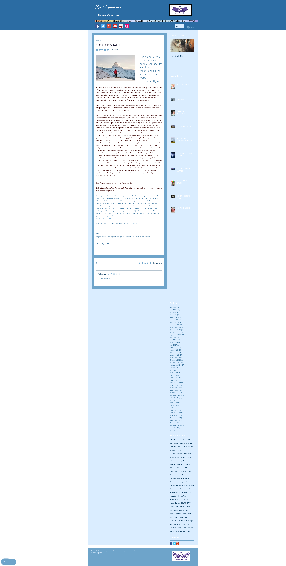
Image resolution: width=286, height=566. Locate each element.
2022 (179, 439)
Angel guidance (188, 446)
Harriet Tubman (180, 531)
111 (171, 439)
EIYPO (183, 503)
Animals (183, 457)
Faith (190, 514)
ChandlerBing (174, 471)
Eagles (172, 506)
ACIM (176, 443)
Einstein (188, 506)
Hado (184, 528)
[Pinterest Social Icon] (121, 26)
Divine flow (173, 496)
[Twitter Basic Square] (174, 543)
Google (190, 521)
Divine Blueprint (185, 489)
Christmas (178, 475)
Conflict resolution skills (177, 485)
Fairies (185, 514)
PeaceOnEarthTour (132, 237)
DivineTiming (174, 499)
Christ (171, 475)
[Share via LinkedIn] (108, 243)
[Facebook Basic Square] (171, 543)
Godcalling (173, 521)
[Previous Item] (173, 45)
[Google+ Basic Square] (177, 543)
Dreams (147, 237)
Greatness (173, 528)
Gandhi (176, 517)
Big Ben (179, 464)
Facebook (178, 514)
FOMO (172, 514)
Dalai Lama (190, 485)
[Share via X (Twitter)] (103, 243)
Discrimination (174, 489)
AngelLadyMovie (175, 450)
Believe (185, 461)
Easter (177, 506)
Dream (172, 503)
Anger (177, 457)
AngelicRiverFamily (176, 453)
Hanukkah (190, 528)
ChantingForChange (186, 471)
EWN (189, 503)
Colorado (185, 475)
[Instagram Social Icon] (127, 26)
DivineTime (182, 496)
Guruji (179, 528)
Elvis (171, 510)
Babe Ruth (173, 461)
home (142, 237)
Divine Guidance (175, 492)
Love (104, 237)
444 (188, 439)
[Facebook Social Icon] (97, 26)
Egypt (182, 506)
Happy (172, 531)
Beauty (180, 461)
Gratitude (177, 524)
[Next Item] (191, 45)
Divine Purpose (186, 492)
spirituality (115, 237)
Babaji (189, 457)
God (108, 237)
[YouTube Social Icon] (115, 26)
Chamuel (188, 468)
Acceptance (173, 446)
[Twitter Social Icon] (103, 26)
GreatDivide (185, 524)
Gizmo (182, 517)
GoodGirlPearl (182, 521)
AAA (171, 443)
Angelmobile (188, 453)
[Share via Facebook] (97, 243)
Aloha (180, 446)
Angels (98, 237)
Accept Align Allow (186, 443)
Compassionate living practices (179, 482)
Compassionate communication (179, 478)
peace (122, 237)
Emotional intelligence (181, 510)
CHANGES (186, 464)
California (173, 468)
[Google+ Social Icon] (109, 26)
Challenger (180, 468)
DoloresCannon (185, 499)
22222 (184, 439)
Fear (171, 517)
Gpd (171, 524)
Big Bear (172, 464)
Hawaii (188, 531)
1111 (174, 439)
